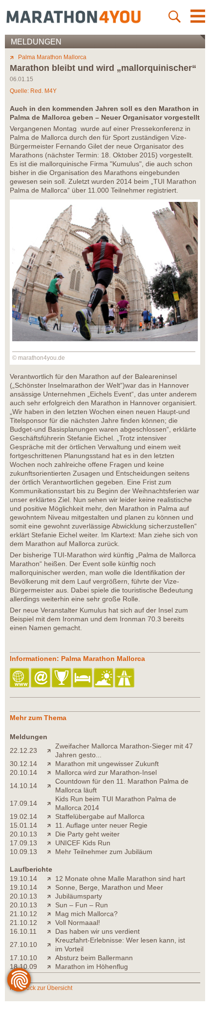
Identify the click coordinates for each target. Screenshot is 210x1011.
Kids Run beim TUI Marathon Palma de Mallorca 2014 (115, 803)
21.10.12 (23, 914)
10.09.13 (23, 852)
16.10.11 (23, 931)
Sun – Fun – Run (81, 905)
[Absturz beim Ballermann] (51, 957)
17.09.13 (23, 843)
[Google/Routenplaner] (125, 678)
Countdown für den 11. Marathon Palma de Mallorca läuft (122, 785)
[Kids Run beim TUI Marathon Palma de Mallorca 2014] (51, 803)
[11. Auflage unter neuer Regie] (51, 825)
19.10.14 (23, 878)
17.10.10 (23, 958)
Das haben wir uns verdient (97, 931)
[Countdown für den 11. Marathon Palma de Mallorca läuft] (51, 785)
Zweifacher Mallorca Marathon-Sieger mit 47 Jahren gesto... (124, 750)
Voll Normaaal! (77, 922)
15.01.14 (23, 825)
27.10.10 (23, 944)
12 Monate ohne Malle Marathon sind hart (120, 878)
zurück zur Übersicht (45, 988)
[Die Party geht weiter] (51, 834)
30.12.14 (23, 764)
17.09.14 (23, 803)
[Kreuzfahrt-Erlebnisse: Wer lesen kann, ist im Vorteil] (51, 944)
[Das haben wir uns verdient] (51, 931)
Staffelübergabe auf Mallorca (100, 816)
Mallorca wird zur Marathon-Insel (106, 772)
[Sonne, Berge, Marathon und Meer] (51, 887)
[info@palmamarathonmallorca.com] (41, 678)
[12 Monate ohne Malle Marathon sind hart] (51, 878)
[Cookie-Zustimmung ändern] (19, 979)
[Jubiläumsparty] (51, 896)
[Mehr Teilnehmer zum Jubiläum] (51, 851)
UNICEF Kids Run (82, 843)
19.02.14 (23, 816)
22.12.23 (23, 750)
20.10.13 (23, 834)
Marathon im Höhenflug (91, 966)
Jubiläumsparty (78, 896)
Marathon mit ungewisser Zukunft (107, 764)
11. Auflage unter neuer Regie (101, 825)
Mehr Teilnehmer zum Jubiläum (103, 852)
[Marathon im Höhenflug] (51, 966)
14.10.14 (23, 786)
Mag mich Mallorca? (86, 914)
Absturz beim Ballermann (94, 958)
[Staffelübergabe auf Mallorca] (51, 816)
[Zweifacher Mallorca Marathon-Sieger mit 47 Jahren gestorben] (51, 750)
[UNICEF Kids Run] (51, 842)
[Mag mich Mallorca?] (51, 913)
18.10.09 (23, 966)
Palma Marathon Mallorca (52, 57)
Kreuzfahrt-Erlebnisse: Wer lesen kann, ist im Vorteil (120, 944)
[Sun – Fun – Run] (51, 904)
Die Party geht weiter (87, 834)
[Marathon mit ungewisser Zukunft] (51, 763)
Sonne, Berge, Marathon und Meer (109, 887)
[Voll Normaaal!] (51, 922)
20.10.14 (23, 772)
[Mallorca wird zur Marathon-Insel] (51, 772)
